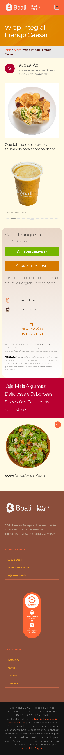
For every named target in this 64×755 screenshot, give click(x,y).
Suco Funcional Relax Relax (17, 212)
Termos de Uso (16, 722)
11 (56, 218)
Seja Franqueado (16, 575)
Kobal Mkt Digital (32, 748)
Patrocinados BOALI (18, 567)
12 (32, 219)
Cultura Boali (14, 559)
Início (8, 50)
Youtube (12, 667)
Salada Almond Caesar (25, 476)
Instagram (13, 660)
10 (51, 218)
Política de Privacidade (44, 719)
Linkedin (12, 675)
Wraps (17, 50)
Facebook (12, 683)
